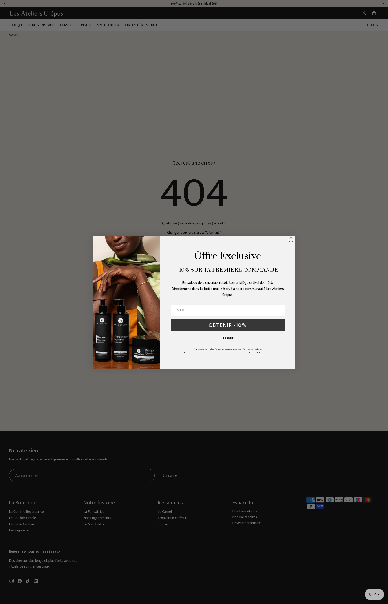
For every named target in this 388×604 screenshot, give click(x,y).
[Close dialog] (291, 240)
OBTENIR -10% (228, 325)
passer (227, 338)
